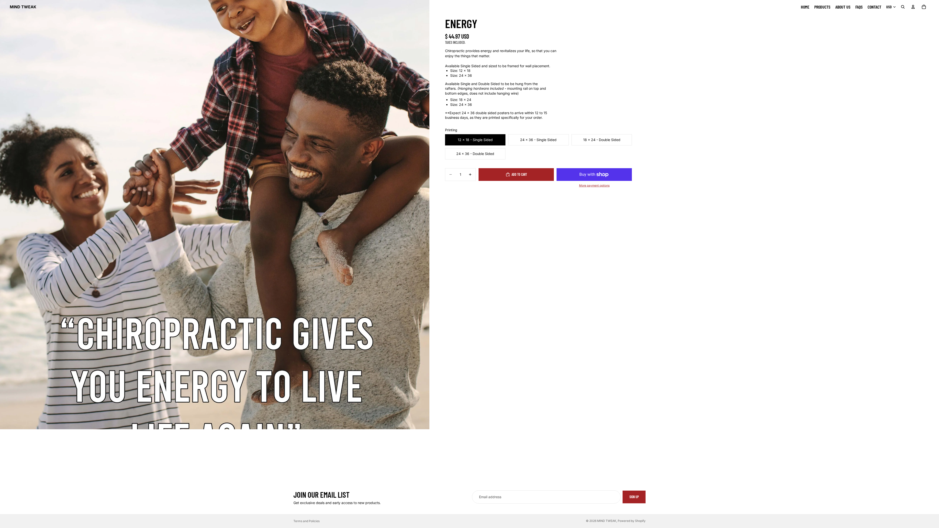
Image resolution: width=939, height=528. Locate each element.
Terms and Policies (306, 521)
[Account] (913, 6)
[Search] (902, 6)
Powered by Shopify (632, 521)
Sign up (634, 497)
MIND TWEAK (606, 521)
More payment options (594, 185)
